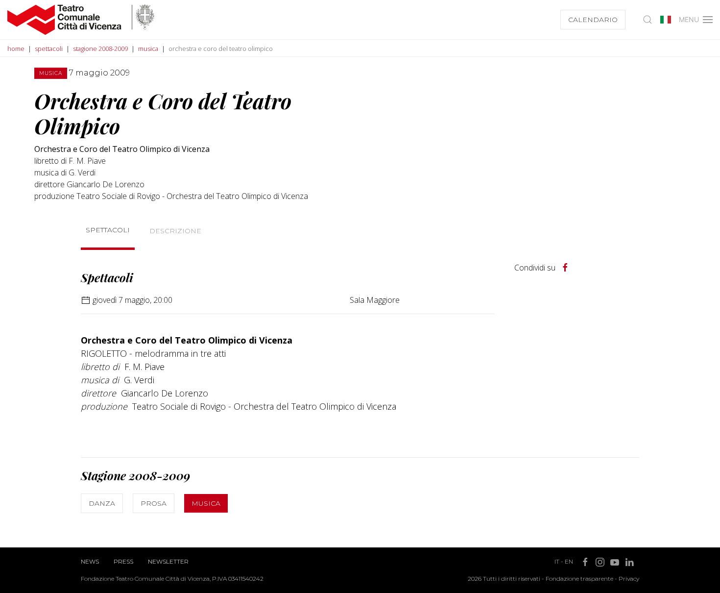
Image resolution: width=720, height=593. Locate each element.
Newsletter (168, 561)
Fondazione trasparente (579, 578)
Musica (206, 503)
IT (556, 561)
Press (123, 561)
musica (148, 48)
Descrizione (175, 230)
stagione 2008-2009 (100, 48)
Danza (102, 503)
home (15, 48)
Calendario (593, 19)
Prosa (154, 503)
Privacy (629, 578)
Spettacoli (108, 229)
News (90, 561)
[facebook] (565, 267)
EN (569, 561)
